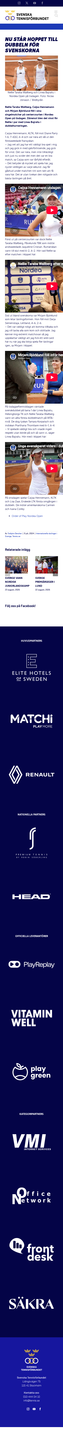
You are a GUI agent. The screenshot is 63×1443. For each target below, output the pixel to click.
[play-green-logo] (31, 1048)
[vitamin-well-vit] (31, 994)
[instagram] (28, 1409)
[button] (7, 573)
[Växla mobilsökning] (56, 15)
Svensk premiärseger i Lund (45, 582)
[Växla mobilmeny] (56, 12)
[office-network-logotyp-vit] (31, 1172)
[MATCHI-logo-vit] (31, 697)
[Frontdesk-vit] (31, 1225)
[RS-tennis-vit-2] (31, 819)
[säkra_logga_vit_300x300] (31, 1279)
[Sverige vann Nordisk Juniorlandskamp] (16, 558)
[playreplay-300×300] (31, 941)
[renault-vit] (31, 751)
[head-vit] (31, 872)
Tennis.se (16, 536)
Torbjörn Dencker (15, 534)
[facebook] (40, 1409)
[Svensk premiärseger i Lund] (46, 558)
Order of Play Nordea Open (27, 516)
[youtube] (34, 1409)
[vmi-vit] (31, 1118)
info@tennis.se (32, 1400)
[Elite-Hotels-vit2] (31, 644)
